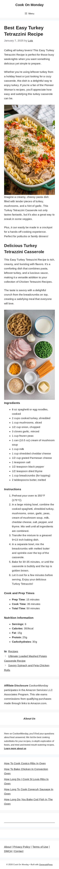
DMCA (8, 851)
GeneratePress (46, 864)
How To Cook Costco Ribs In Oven (25, 763)
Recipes (13, 651)
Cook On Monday (29, 5)
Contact (18, 851)
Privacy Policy (21, 846)
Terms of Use (40, 846)
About (7, 846)
